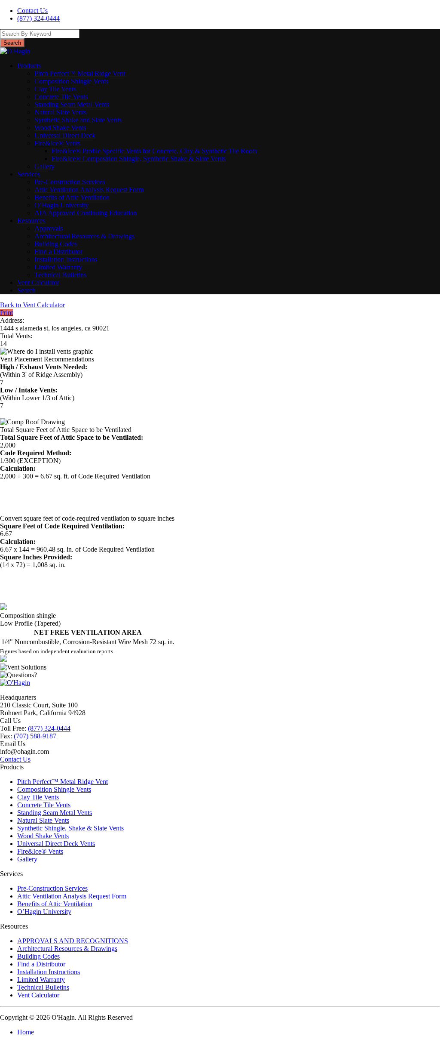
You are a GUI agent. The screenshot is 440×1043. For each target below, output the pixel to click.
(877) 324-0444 (38, 18)
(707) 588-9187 (35, 736)
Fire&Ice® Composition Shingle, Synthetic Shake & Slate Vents (139, 158)
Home (25, 1032)
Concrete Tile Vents (61, 96)
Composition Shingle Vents (71, 81)
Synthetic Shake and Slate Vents (78, 119)
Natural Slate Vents (60, 112)
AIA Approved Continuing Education (85, 212)
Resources (31, 220)
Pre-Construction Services (69, 181)
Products (29, 65)
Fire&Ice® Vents (57, 143)
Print (6, 312)
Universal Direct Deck (64, 135)
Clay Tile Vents (55, 89)
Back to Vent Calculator (32, 305)
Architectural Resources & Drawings (84, 236)
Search (26, 290)
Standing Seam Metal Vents (71, 104)
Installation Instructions (65, 259)
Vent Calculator (38, 282)
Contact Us (32, 10)
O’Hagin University (61, 205)
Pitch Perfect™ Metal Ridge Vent (79, 73)
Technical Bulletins (60, 274)
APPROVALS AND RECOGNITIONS (72, 940)
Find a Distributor (58, 251)
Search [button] (12, 43)
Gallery (44, 166)
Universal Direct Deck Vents (56, 843)
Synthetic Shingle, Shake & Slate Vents (70, 828)
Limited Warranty (58, 267)
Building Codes (55, 243)
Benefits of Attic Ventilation (72, 197)
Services (28, 174)
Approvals (48, 228)
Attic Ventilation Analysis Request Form (89, 189)
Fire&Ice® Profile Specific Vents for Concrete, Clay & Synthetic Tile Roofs (154, 150)
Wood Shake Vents (60, 127)
